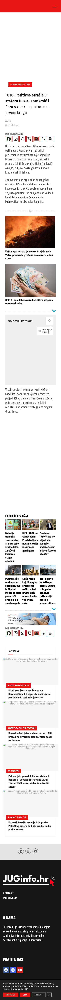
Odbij (25, 995)
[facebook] (6, 970)
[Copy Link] (43, 139)
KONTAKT (8, 893)
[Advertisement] (30, 46)
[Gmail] (36, 139)
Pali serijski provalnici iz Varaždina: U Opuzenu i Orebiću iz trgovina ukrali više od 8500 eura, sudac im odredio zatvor (29, 781)
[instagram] (13, 970)
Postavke (39, 995)
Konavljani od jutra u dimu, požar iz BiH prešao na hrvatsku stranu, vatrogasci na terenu (30, 737)
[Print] (50, 139)
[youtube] (20, 970)
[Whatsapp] (22, 139)
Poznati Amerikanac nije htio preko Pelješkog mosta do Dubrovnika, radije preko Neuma (29, 826)
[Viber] (29, 139)
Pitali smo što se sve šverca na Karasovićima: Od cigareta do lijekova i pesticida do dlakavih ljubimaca (29, 694)
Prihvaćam (10, 995)
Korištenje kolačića (20, 989)
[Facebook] (9, 139)
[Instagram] (16, 139)
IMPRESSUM (10, 898)
